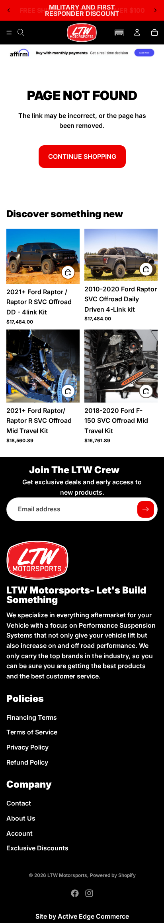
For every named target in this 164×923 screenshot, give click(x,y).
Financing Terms (31, 717)
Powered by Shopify (113, 875)
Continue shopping (82, 156)
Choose (74, 272)
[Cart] (154, 32)
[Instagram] (89, 893)
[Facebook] (75, 893)
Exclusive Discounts (37, 848)
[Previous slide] (9, 10)
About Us (20, 818)
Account (19, 833)
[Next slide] (155, 10)
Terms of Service (31, 732)
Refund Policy (27, 762)
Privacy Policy (27, 747)
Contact (18, 803)
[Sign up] (145, 509)
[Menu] (9, 32)
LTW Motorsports (67, 875)
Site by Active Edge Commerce (82, 916)
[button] (119, 32)
